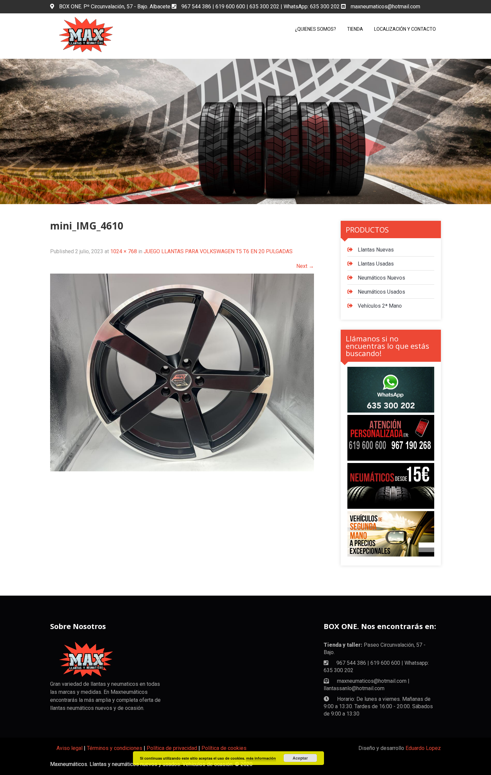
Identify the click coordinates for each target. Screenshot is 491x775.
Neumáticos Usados (381, 292)
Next (305, 266)
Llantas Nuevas (376, 250)
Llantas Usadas (376, 264)
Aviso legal (69, 748)
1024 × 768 (123, 251)
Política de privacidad (172, 748)
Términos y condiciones (114, 748)
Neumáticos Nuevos (381, 278)
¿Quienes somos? (315, 29)
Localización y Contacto (405, 29)
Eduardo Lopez (423, 748)
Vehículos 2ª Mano (380, 306)
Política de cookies (224, 748)
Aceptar (300, 758)
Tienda (355, 29)
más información (261, 758)
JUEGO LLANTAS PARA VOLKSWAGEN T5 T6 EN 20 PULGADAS (218, 251)
